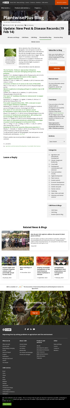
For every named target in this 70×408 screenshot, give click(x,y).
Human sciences (55, 189)
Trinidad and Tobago (8, 387)
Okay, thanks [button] (7, 404)
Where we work (6, 344)
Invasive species (55, 180)
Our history (22, 348)
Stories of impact (7, 352)
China (4, 373)
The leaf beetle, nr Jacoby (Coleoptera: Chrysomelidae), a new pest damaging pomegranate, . (22, 71)
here (12, 401)
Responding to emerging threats (9, 349)
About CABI (13, 2)
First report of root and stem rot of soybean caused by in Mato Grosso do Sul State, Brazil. (21, 110)
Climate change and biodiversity (56, 161)
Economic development (57, 182)
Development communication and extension (56, 168)
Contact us (32, 2)
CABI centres (45, 2)
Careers (27, 2)
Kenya (4, 379)
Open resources (41, 352)
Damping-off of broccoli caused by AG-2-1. (22, 127)
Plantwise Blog (8, 399)
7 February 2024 (58, 277)
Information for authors (42, 348)
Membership (23, 350)
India (4, 377)
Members (38, 2)
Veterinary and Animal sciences (57, 196)
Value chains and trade (57, 193)
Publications (5, 356)
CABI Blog (54, 212)
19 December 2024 (25, 272)
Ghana (4, 375)
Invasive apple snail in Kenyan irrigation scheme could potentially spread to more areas (9, 271)
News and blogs (20, 2)
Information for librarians (43, 350)
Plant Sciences (37, 146)
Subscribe (57, 68)
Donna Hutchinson (58, 113)
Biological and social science (8, 359)
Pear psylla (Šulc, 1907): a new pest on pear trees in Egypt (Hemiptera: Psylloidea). (22, 103)
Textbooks (39, 358)
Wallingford (5, 394)
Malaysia (5, 381)
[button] (25, 329)
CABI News (54, 210)
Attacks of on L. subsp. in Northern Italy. (20, 77)
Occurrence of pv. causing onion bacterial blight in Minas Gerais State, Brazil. (22, 116)
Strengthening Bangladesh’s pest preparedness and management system (60, 271)
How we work (6, 346)
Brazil (4, 371)
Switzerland (5, 385)
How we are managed (25, 354)
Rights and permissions (42, 354)
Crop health (30, 146)
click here (22, 134)
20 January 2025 (7, 277)
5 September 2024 (42, 277)
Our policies (23, 346)
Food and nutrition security (56, 173)
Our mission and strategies (26, 352)
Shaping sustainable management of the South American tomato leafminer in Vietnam (43, 271)
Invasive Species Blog (57, 214)
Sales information (41, 356)
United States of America (9, 391)
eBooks (38, 346)
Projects (4, 354)
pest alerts (8, 144)
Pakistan (5, 383)
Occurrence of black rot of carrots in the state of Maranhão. (22, 84)
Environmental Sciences (57, 184)
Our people (5, 362)
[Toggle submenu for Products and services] (30, 8)
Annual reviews (23, 344)
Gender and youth (56, 187)
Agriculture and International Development (16, 146)
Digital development (56, 176)
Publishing (54, 191)
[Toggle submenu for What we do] (10, 8)
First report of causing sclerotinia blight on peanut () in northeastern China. (23, 121)
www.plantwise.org (55, 88)
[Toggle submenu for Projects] (41, 8)
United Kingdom (6, 389)
